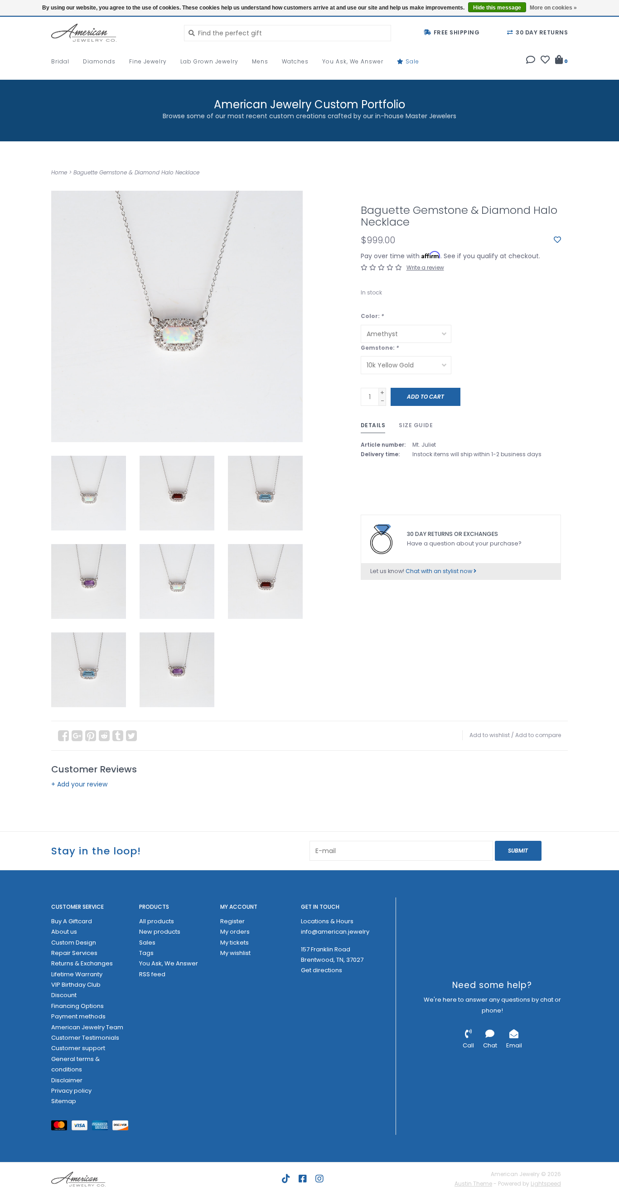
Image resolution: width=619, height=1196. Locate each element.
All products (156, 921)
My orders (235, 931)
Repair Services (74, 953)
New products (159, 931)
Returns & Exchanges (82, 963)
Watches (295, 61)
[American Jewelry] (110, 33)
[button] (530, 60)
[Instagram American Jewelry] (319, 1178)
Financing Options (77, 1006)
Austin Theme (473, 1183)
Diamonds (99, 61)
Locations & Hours (327, 921)
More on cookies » (553, 8)
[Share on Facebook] (63, 735)
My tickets (234, 942)
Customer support (78, 1048)
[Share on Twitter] (131, 735)
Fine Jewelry (148, 61)
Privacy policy (71, 1090)
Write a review (425, 267)
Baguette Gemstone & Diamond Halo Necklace (136, 172)
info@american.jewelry (335, 931)
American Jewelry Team (87, 1027)
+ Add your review (79, 784)
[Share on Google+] (77, 735)
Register (232, 921)
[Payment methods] (61, 1127)
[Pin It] (90, 735)
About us (64, 931)
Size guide (416, 425)
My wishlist (235, 953)
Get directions (321, 970)
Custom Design (73, 942)
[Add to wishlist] (557, 240)
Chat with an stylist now (440, 571)
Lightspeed (546, 1183)
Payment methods (78, 1016)
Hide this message (497, 8)
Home (59, 172)
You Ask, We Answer (352, 61)
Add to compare (538, 735)
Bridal (60, 61)
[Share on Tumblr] (117, 735)
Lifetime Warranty (76, 974)
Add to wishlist (489, 735)
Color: (372, 316)
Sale (411, 61)
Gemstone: (380, 348)
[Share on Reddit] (104, 735)
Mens (260, 61)
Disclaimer (66, 1080)
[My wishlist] (545, 60)
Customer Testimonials (85, 1037)
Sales (147, 942)
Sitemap (63, 1101)
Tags (146, 953)
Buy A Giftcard (71, 921)
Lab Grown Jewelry (209, 61)
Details (373, 425)
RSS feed (152, 974)
